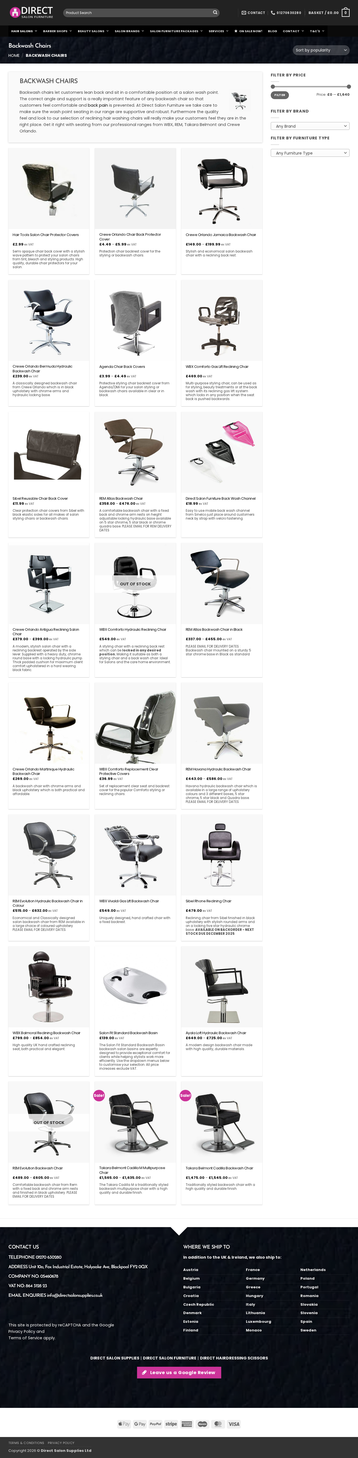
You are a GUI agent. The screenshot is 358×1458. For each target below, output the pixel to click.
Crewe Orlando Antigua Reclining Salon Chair (46, 632)
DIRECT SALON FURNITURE (169, 1358)
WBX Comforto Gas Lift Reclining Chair (217, 366)
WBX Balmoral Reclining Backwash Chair (47, 1033)
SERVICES (216, 31)
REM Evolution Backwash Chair (38, 1168)
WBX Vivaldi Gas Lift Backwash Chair (129, 901)
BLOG (272, 31)
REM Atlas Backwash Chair (121, 498)
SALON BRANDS (127, 31)
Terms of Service (25, 1338)
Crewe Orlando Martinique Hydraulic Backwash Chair (43, 772)
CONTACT (291, 31)
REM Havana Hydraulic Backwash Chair (218, 769)
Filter (279, 95)
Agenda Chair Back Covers (122, 366)
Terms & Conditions (26, 1443)
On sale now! (250, 31)
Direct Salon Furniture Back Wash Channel (221, 498)
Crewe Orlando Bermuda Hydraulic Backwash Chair (42, 369)
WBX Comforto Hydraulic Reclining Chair (132, 629)
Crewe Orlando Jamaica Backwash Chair (221, 235)
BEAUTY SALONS (91, 31)
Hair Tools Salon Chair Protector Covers (46, 235)
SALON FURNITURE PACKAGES (174, 31)
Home (14, 55)
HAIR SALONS (22, 31)
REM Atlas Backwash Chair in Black (214, 629)
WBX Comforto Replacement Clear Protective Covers (128, 772)
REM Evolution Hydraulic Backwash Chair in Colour (48, 903)
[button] (329, 12)
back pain (98, 105)
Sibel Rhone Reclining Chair (209, 901)
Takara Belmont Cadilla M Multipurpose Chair (132, 1170)
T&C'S (315, 31)
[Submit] (215, 13)
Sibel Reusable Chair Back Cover (40, 498)
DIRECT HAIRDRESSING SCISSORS (234, 1358)
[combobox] (141, 13)
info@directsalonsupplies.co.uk (74, 1295)
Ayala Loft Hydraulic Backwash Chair (216, 1033)
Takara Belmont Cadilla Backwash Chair (219, 1168)
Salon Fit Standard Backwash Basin (128, 1033)
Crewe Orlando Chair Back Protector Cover (130, 237)
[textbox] (309, 126)
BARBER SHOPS (55, 31)
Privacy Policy (21, 1331)
